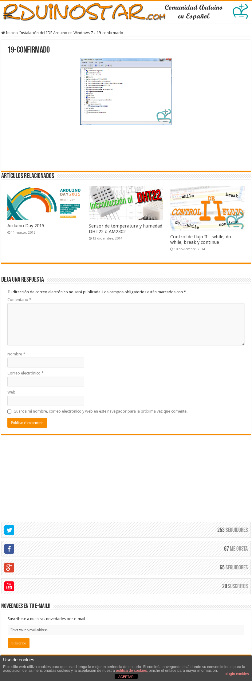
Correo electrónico (25, 373)
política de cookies (131, 670)
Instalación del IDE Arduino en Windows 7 (56, 32)
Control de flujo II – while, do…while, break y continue (203, 239)
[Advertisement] (126, 147)
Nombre (16, 354)
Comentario (19, 299)
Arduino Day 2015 (25, 225)
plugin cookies (237, 674)
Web (11, 392)
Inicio (10, 32)
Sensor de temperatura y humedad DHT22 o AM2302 (125, 228)
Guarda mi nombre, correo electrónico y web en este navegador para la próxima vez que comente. (100, 411)
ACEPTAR (126, 677)
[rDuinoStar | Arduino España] (126, 12)
